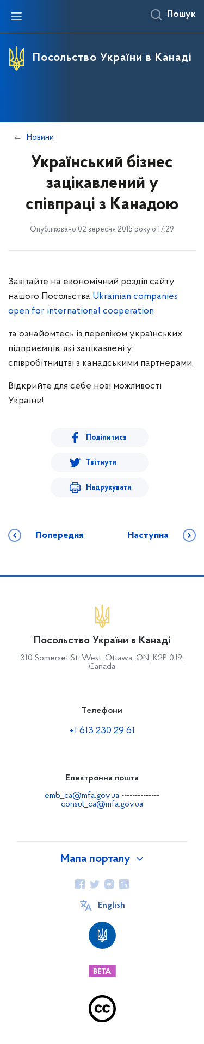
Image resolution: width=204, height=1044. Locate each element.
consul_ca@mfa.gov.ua (102, 804)
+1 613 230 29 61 (102, 731)
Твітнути (101, 463)
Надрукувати (109, 488)
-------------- (140, 795)
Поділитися (106, 438)
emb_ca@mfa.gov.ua (82, 795)
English (111, 905)
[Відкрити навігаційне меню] (16, 16)
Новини (40, 137)
